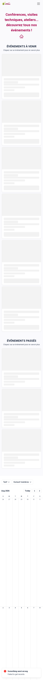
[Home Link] (6, 3)
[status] (21, 673)
